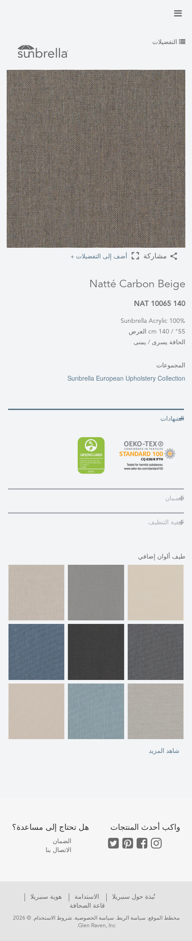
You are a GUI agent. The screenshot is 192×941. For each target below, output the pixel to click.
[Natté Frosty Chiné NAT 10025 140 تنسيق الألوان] (96, 711)
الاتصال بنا (58, 850)
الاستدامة (86, 897)
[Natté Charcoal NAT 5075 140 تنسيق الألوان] (96, 652)
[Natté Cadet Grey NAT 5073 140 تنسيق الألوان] (96, 592)
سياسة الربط (131, 918)
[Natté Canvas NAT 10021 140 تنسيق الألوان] (156, 592)
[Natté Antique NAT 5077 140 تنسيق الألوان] (36, 592)
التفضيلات (165, 42)
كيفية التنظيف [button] (166, 522)
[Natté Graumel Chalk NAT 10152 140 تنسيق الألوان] (156, 711)
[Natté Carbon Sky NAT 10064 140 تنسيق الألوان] (36, 652)
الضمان (62, 841)
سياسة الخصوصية (94, 918)
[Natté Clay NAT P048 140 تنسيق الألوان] (36, 711)
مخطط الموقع (163, 918)
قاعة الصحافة (87, 906)
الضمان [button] (174, 498)
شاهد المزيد (164, 750)
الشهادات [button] (172, 419)
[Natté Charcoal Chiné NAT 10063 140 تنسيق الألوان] (156, 652)
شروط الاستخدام (53, 918)
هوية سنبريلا (45, 897)
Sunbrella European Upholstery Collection (126, 378)
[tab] (96, 418)
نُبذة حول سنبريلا (132, 897)
